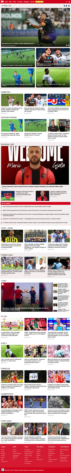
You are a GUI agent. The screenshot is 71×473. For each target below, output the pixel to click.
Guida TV (50, 461)
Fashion (38, 453)
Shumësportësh (7, 394)
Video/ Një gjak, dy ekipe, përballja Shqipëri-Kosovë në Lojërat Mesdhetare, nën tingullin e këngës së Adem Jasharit (35, 247)
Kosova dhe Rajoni (17, 453)
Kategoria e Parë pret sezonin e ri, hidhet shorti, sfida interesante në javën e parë (25, 194)
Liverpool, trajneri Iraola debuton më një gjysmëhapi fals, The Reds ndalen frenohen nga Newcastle (11, 272)
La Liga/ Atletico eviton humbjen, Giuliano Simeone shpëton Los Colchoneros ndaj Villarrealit (10, 335)
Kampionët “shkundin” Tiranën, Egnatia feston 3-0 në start (33, 135)
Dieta (38, 457)
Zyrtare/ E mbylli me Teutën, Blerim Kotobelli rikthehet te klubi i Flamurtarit (58, 194)
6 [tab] (7, 45)
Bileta (61, 451)
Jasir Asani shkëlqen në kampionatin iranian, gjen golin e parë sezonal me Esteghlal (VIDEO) (58, 110)
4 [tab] (5, 45)
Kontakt (62, 453)
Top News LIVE (39, 2)
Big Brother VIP (51, 449)
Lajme (6, 2)
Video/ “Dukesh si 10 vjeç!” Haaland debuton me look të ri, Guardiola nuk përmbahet (34, 272)
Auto (14, 458)
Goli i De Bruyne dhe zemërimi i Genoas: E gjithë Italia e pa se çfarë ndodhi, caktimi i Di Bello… (27, 206)
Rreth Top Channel (64, 449)
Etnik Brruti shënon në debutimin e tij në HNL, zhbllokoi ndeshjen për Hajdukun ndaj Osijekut (11, 110)
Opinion (14, 449)
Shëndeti (38, 455)
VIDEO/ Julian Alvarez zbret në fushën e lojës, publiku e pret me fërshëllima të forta (35, 335)
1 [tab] (2, 45)
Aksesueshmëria (64, 460)
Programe (26, 2)
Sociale (2, 457)
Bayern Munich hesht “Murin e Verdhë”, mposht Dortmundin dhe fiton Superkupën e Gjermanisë (35, 387)
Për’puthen (50, 451)
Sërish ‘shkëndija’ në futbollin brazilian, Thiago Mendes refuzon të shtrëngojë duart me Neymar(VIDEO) (34, 439)
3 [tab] (4, 45)
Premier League (7, 255)
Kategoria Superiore (9, 117)
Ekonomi (3, 455)
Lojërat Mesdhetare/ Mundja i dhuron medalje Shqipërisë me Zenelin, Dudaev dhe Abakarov (12, 412)
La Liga (4, 316)
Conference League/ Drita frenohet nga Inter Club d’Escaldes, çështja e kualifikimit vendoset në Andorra (58, 246)
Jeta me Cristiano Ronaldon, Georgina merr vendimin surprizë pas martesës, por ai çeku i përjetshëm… (12, 439)
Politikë (2, 449)
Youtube (32, 2)
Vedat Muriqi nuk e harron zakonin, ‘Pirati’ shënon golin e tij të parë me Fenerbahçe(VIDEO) (11, 246)
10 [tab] (11, 45)
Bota (14, 447)
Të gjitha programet (52, 459)
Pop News (19, 2)
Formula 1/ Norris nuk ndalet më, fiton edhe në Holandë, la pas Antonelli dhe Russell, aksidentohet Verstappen (59, 412)
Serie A (4, 343)
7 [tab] (8, 45)
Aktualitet (3, 453)
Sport (14, 2)
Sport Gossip (7, 421)
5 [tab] (6, 45)
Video (10, 2)
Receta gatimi (40, 459)
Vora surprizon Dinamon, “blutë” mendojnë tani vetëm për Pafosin (10, 135)
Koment (14, 451)
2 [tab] (3, 45)
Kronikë (2, 451)
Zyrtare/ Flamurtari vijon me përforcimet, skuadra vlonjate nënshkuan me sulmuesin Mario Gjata (32, 187)
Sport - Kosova (7, 228)
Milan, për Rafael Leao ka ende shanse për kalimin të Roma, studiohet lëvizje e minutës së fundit (59, 362)
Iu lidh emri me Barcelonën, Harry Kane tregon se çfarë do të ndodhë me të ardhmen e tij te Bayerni (12, 387)
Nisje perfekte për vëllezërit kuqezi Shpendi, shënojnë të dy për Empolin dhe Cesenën (34, 110)
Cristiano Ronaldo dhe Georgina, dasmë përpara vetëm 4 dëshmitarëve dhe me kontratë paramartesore (58, 439)
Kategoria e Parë (8, 144)
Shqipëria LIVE (51, 453)
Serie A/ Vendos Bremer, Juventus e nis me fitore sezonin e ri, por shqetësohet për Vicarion (34, 362)
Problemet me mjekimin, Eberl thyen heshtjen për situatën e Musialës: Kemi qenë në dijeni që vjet (59, 387)
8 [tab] (9, 45)
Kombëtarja (6, 92)
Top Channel (64, 447)
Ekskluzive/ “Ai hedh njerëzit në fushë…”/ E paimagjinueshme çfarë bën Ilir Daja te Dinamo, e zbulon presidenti (32, 218)
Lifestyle (38, 451)
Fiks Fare (50, 455)
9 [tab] (10, 45)
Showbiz (38, 449)
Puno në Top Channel (64, 455)
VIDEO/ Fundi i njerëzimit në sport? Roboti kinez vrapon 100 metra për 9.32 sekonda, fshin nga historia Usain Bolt (32, 210)
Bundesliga (6, 368)
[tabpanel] (35, 27)
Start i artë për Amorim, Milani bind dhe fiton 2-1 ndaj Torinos (11, 361)
